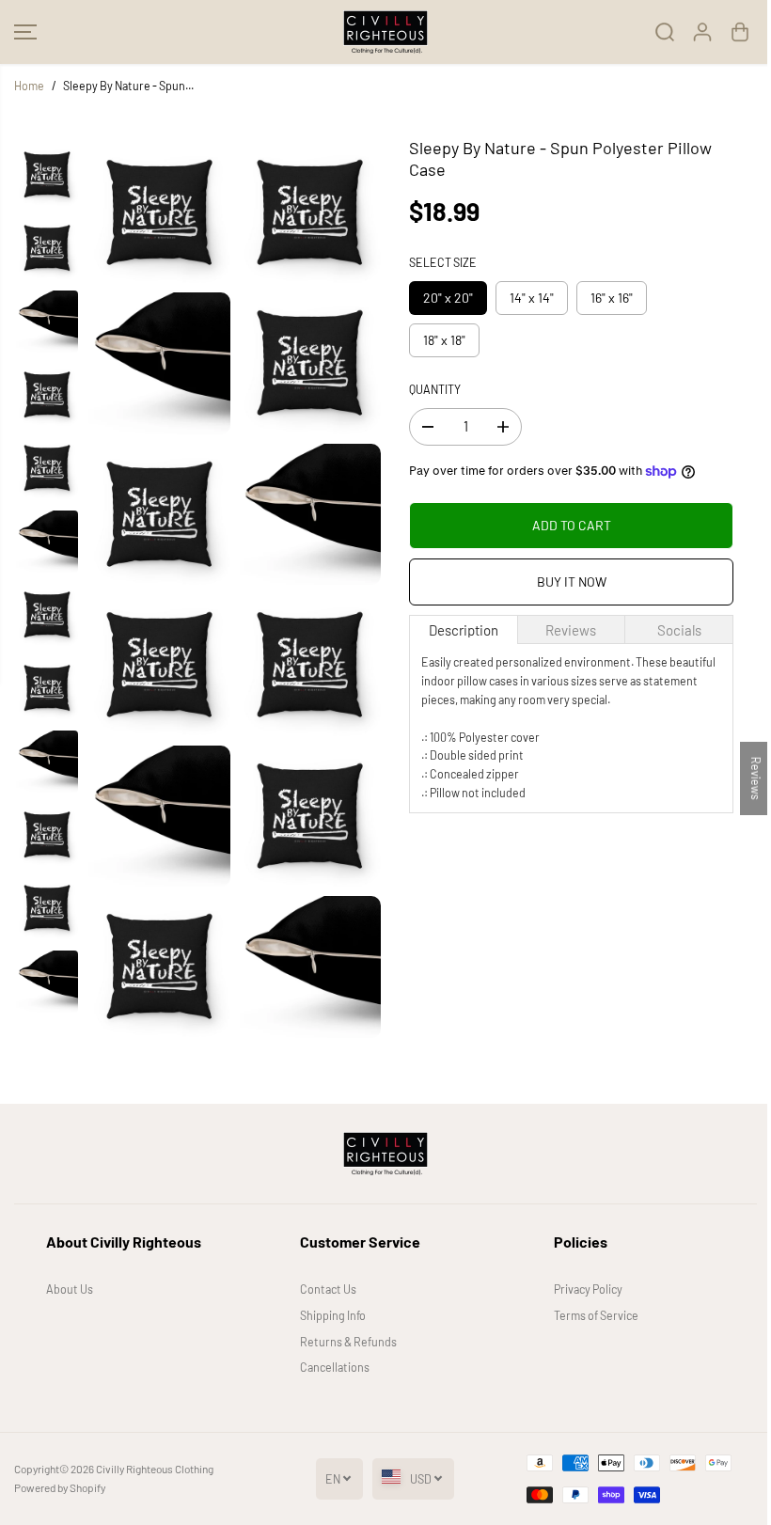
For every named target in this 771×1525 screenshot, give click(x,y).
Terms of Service (596, 1315)
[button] (25, 32)
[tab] (463, 629)
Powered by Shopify (59, 1487)
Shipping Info (333, 1315)
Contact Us (328, 1289)
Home (29, 85)
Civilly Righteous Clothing (154, 1468)
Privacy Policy (588, 1289)
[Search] (665, 32)
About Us (69, 1289)
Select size (443, 262)
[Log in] (702, 32)
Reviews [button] (756, 778)
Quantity (435, 389)
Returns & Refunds (348, 1341)
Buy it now (571, 582)
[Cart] (740, 32)
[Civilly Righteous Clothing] (385, 32)
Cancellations (335, 1367)
